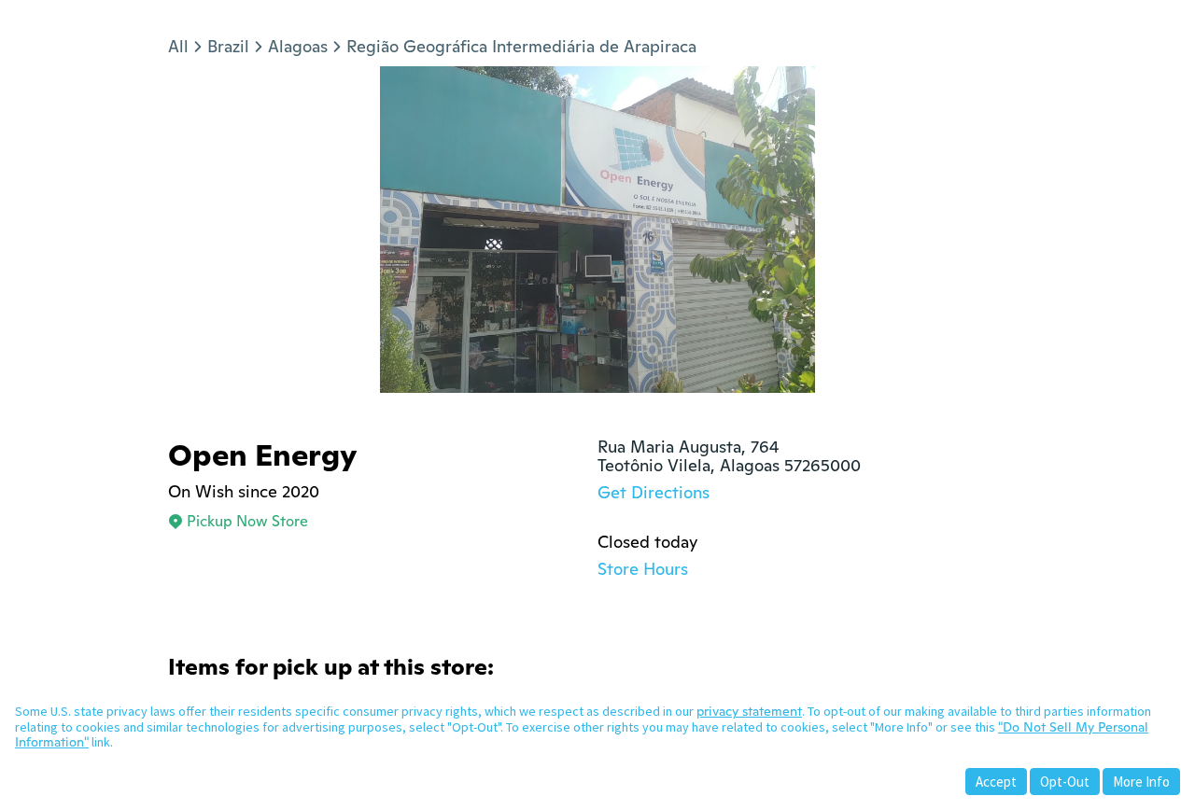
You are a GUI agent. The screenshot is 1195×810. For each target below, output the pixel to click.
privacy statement (749, 711)
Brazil (228, 46)
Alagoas (298, 46)
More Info (1141, 781)
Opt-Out (1065, 781)
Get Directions (654, 492)
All (178, 46)
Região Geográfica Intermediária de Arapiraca (521, 46)
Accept (996, 781)
